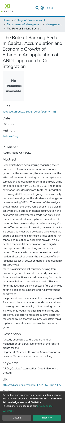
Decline (17, 417)
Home (6, 20)
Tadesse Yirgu (11, 136)
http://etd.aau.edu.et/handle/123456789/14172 (32, 385)
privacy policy (44, 406)
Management (54, 24)
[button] (42, 8)
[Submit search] (37, 8)
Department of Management (24, 24)
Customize (8, 410)
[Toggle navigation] (60, 8)
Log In (49, 8)
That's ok (47, 417)
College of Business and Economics (31, 20)
